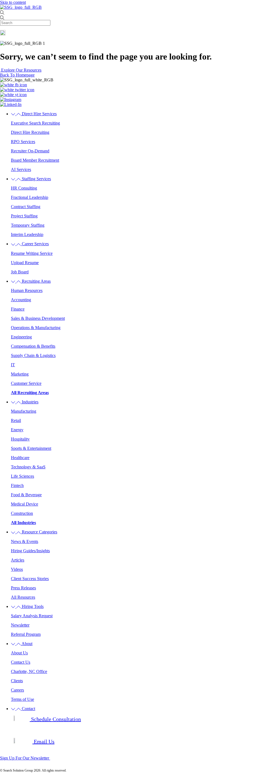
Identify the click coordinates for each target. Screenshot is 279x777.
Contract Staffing (25, 206)
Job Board (20, 272)
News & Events (24, 541)
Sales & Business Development (38, 318)
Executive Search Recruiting (35, 123)
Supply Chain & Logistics (33, 355)
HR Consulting (24, 188)
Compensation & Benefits (33, 346)
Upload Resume (25, 262)
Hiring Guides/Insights (30, 550)
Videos (17, 569)
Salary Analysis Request (32, 615)
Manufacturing (23, 411)
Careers (17, 690)
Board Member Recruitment (35, 160)
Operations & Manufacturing (35, 327)
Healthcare (20, 457)
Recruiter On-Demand (30, 151)
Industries (29, 402)
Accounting (21, 299)
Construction (22, 513)
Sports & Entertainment (31, 448)
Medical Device (24, 504)
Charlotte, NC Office (29, 671)
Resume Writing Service (32, 253)
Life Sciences (22, 476)
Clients (17, 680)
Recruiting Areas (36, 281)
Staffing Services (36, 178)
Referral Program (26, 634)
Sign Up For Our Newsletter (25, 758)
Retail (16, 420)
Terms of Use (22, 699)
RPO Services (23, 141)
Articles (17, 560)
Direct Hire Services (39, 113)
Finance (18, 309)
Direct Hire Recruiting (30, 132)
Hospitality (20, 439)
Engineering (21, 337)
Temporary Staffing (27, 225)
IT (13, 364)
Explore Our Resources (20, 70)
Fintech (17, 485)
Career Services (35, 243)
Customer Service (26, 383)
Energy (17, 429)
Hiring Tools (32, 606)
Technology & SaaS (28, 467)
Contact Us (20, 662)
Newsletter (20, 625)
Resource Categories (39, 532)
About (26, 643)
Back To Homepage (17, 75)
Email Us (43, 741)
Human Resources (27, 290)
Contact (28, 708)
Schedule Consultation (55, 719)
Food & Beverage (26, 494)
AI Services (21, 169)
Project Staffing (24, 216)
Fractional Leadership (29, 197)
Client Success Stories (30, 578)
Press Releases (23, 588)
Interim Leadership (27, 234)
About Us (19, 653)
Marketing (20, 374)
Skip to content (13, 2)
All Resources (23, 597)
